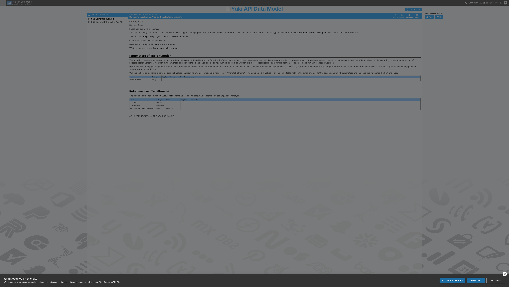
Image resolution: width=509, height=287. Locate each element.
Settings (496, 281)
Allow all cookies (452, 281)
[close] (505, 274)
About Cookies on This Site (109, 282)
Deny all (476, 281)
